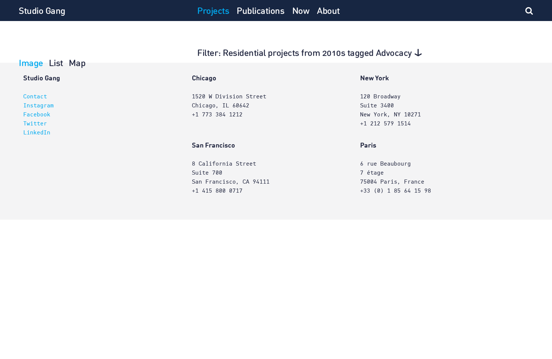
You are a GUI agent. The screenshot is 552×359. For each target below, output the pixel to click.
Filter (304, 53)
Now (301, 11)
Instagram (38, 106)
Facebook (36, 115)
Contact (35, 97)
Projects (213, 11)
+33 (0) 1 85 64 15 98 (395, 191)
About (328, 11)
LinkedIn (36, 133)
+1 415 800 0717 (217, 191)
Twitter (35, 124)
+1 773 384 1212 (217, 115)
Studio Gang (42, 11)
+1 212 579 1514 (385, 124)
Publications (260, 11)
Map (77, 63)
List (56, 63)
